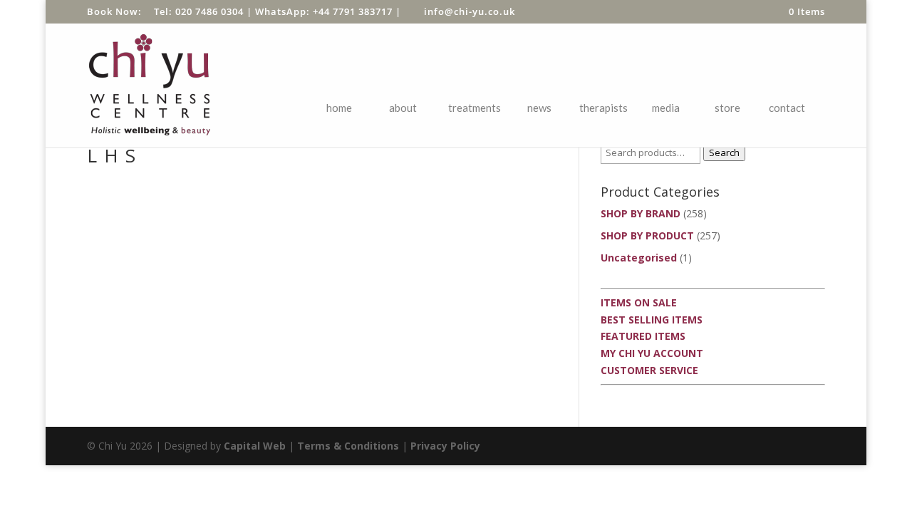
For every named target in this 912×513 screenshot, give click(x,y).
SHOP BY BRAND (640, 213)
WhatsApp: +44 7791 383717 (324, 11)
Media (666, 107)
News (539, 107)
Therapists (603, 107)
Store (727, 107)
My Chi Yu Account (652, 353)
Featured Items (643, 336)
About (403, 107)
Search (724, 152)
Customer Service (649, 370)
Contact (787, 107)
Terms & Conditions (348, 445)
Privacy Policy (445, 445)
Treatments (474, 107)
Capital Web (255, 445)
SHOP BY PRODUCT (647, 235)
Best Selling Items (652, 319)
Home (339, 107)
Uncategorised (639, 257)
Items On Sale (639, 302)
